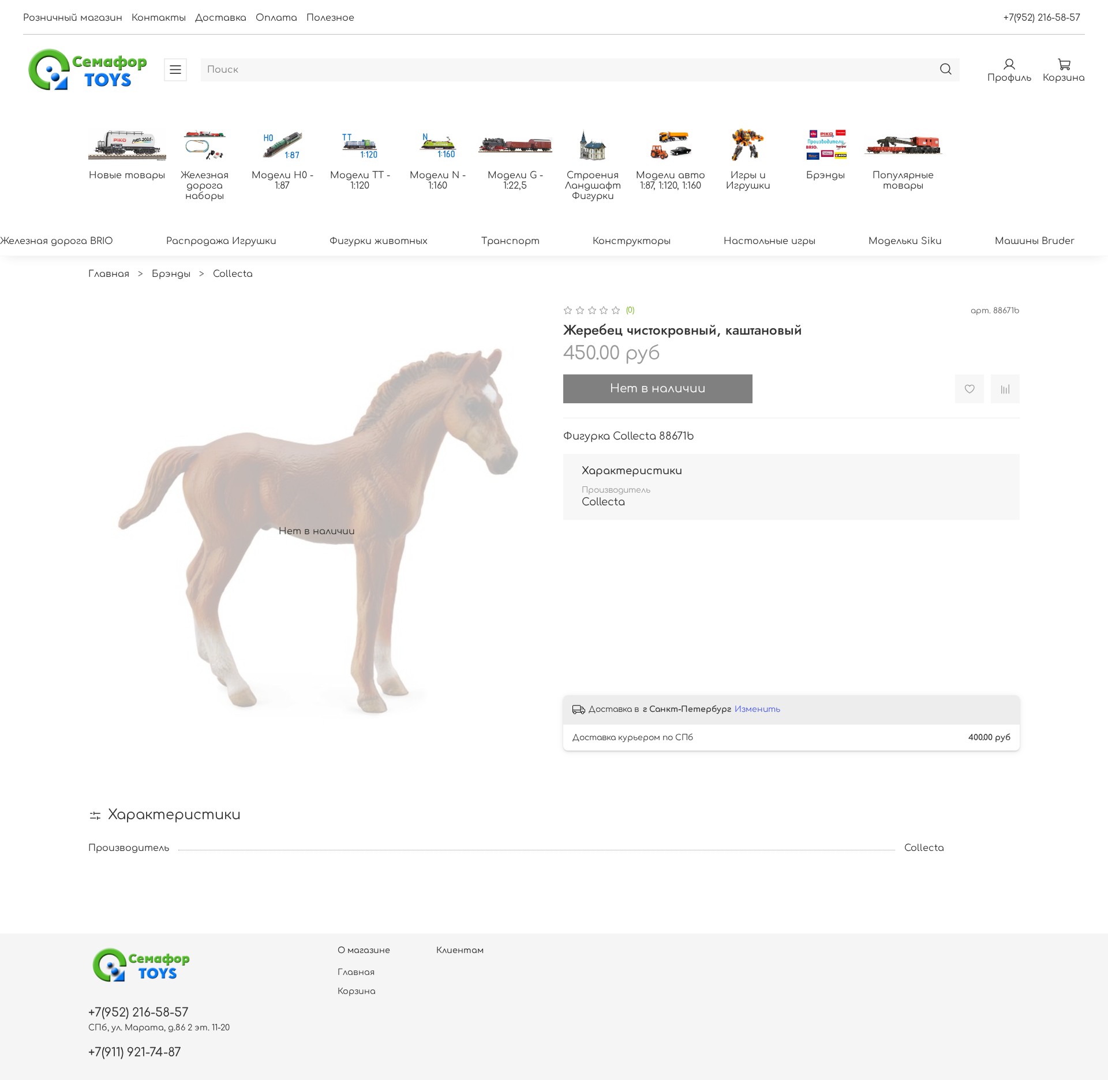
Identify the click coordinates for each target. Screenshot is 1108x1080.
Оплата (276, 18)
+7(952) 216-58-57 (1042, 18)
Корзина (357, 991)
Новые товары (127, 175)
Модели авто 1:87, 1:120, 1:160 (670, 180)
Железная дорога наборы (205, 185)
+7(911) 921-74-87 (134, 1052)
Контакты (159, 18)
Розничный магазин (72, 18)
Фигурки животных (379, 241)
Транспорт (510, 241)
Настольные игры (769, 241)
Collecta (233, 274)
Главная (108, 274)
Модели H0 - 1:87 (282, 180)
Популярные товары (903, 180)
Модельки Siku (905, 241)
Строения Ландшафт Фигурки (593, 185)
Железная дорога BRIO (56, 241)
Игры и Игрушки (748, 180)
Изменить (757, 709)
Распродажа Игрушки (221, 241)
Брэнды (825, 175)
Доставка (220, 18)
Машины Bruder (1035, 241)
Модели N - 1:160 (438, 180)
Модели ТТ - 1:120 (360, 180)
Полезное (330, 18)
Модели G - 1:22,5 (515, 180)
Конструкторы (632, 241)
